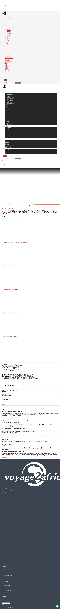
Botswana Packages (7, 129)
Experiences (5, 63)
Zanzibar (8, 43)
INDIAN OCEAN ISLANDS (8, 42)
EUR (4, 162)
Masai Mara (8, 101)
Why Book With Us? (7, 568)
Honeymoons (7, 68)
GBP (5, 4)
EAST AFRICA (7, 37)
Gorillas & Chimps (7, 69)
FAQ (6, 76)
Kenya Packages (7, 59)
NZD (5, 6)
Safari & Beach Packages (8, 127)
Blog (4, 572)
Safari (6, 64)
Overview (8, 203)
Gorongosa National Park (10, 28)
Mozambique (9, 33)
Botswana (8, 31)
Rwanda (8, 41)
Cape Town (8, 19)
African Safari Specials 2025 (8, 575)
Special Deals (5, 49)
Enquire (3, 9)
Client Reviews (7, 74)
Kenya (8, 38)
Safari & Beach (7, 65)
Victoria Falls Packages (8, 57)
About (4, 72)
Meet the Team (7, 73)
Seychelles (8, 45)
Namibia (8, 32)
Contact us (6, 75)
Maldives (8, 46)
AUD (5, 7)
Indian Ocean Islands (7, 591)
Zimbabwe (8, 35)
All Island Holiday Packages (11, 48)
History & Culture (7, 70)
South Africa (9, 30)
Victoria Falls (9, 20)
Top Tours (5, 570)
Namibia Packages (7, 60)
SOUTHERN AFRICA (8, 29)
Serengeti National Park (10, 100)
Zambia (8, 34)
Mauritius (8, 44)
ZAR (5, 5)
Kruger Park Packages (8, 128)
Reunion (8, 47)
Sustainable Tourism (8, 71)
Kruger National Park (10, 18)
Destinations (5, 16)
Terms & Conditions (24, 607)
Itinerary (20, 203)
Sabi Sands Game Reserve (10, 21)
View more (6, 153)
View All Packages (7, 62)
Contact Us (5, 573)
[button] (57, 606)
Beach (6, 67)
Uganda (8, 40)
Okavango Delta (9, 99)
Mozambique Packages (8, 61)
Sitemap (29, 607)
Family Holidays (7, 66)
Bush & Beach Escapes (7, 576)
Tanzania (8, 39)
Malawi (8, 36)
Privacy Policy (18, 607)
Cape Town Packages (8, 55)
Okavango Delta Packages (9, 58)
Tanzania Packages (7, 56)
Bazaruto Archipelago (10, 22)
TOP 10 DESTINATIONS (8, 17)
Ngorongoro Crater (9, 102)
